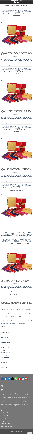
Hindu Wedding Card (3, 312)
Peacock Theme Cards (24, 11)
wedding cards (27, 235)
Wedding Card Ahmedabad (4, 401)
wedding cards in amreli (13, 236)
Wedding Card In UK (23, 401)
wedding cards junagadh (15, 180)
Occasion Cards (18, 11)
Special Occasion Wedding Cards (24, 233)
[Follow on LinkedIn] (22, 378)
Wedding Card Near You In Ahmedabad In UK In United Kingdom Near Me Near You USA (12, 404)
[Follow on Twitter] (9, 378)
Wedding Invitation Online (9, 323)
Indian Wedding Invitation (19, 397)
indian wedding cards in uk (4, 397)
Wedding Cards (17, 12)
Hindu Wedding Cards (27, 60)
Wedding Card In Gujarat (17, 401)
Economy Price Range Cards (11, 394)
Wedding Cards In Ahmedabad (14, 320)
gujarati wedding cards (18, 394)
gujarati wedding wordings (25, 394)
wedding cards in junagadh (8, 180)
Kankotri (3, 11)
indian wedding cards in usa (11, 397)
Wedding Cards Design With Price (5, 320)
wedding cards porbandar (23, 122)
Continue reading (16, 56)
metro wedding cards (3, 400)
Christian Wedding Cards (20, 59)
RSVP (28, 11)
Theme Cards (4, 234)
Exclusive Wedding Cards (21, 60)
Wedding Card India (10, 401)
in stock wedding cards (26, 397)
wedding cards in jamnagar (21, 320)
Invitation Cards (13, 61)
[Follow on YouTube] (26, 378)
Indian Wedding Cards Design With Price (6, 313)
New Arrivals (14, 11)
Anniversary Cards (5, 59)
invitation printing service (22, 235)
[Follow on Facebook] (2, 378)
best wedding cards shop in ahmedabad (6, 393)
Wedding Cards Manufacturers (19, 64)
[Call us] (16, 378)
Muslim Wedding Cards (8, 11)
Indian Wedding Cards (7, 61)
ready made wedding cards (10, 400)
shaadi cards (16, 400)
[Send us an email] (12, 378)
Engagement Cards (24, 10)
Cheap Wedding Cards (19, 393)
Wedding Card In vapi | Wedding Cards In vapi (16, 243)
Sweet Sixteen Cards (26, 241)
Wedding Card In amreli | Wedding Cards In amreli (16, 187)
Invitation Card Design (14, 313)
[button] (1, 2)
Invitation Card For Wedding (4, 235)
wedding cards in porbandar (8, 122)
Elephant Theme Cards (18, 10)
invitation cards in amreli (15, 235)
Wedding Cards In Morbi (29, 320)
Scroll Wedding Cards (11, 233)
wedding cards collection (4, 64)
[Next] (22, 294)
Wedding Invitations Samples (17, 323)
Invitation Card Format (21, 313)
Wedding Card (24, 400)
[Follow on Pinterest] (19, 378)
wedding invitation (6, 65)
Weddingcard (20, 400)
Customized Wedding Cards (27, 59)
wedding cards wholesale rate (4, 407)
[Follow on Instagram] (5, 378)
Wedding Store (11, 65)
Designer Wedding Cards (10, 10)
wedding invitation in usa (12, 407)
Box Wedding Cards (14, 59)
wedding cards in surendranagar (11, 64)
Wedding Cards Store (25, 64)
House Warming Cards (16, 240)
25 (20, 294)
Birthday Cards (10, 59)
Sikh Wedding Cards (16, 233)
